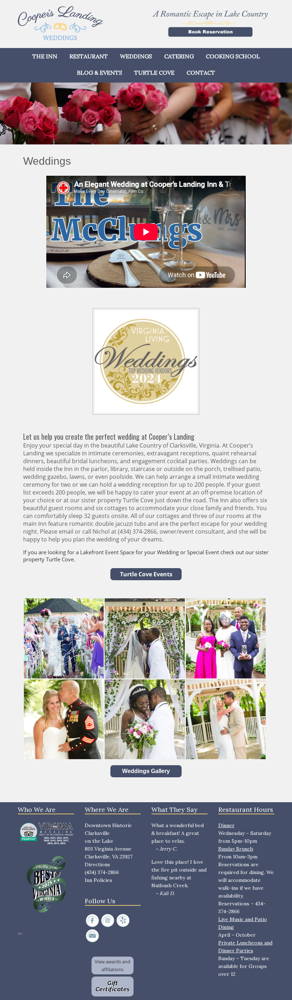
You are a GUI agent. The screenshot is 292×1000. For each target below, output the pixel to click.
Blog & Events (99, 72)
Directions (97, 864)
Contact (201, 72)
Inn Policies (98, 880)
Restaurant (88, 56)
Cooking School (233, 56)
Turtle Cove (154, 72)
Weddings (136, 56)
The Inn (44, 56)
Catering (179, 56)
